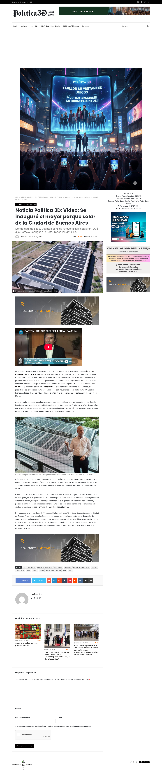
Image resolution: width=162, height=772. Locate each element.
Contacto (85, 26)
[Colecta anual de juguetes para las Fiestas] (28, 631)
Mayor (29, 570)
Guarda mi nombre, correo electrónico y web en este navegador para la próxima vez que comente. (54, 726)
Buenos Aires (31, 567)
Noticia (35, 570)
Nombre (19, 708)
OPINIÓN (34, 26)
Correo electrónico (23, 717)
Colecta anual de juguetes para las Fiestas (26, 644)
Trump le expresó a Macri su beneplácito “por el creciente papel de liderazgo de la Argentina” (57, 655)
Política (58, 570)
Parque (41, 570)
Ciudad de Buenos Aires (44, 567)
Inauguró (94, 567)
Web (60, 717)
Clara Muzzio (58, 567)
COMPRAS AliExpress (71, 26)
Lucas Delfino (20, 570)
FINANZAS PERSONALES (50, 26)
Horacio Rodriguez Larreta (81, 567)
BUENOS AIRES (27, 197)
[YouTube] (141, 2)
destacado (68, 567)
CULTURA (38, 197)
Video (70, 570)
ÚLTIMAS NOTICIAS (30, 204)
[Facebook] (148, 2)
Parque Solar (50, 570)
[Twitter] (145, 2)
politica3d (23, 237)
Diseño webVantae (22, 765)
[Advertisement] (81, 49)
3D (24, 567)
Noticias (24, 26)
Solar (64, 570)
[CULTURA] (34, 13)
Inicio (15, 26)
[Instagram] (138, 2)
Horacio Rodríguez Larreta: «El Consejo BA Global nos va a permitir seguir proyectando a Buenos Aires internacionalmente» (86, 650)
